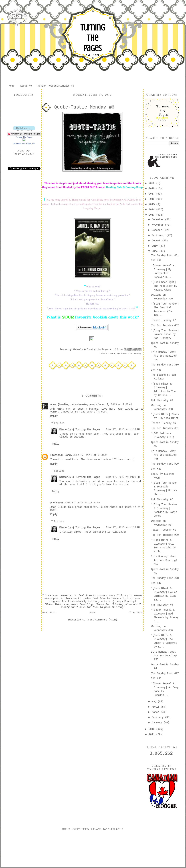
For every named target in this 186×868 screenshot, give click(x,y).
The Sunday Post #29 (165, 463)
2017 (152, 193)
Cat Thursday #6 (162, 604)
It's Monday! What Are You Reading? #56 (164, 655)
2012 (152, 729)
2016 (152, 199)
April (156, 706)
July (155, 245)
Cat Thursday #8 (162, 400)
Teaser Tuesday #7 (163, 320)
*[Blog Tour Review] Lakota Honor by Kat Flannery (165, 334)
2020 (152, 183)
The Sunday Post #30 (165, 364)
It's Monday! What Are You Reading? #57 (164, 560)
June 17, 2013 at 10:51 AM (82, 502)
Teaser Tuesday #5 (163, 529)
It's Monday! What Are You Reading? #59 (164, 356)
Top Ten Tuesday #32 (165, 325)
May (155, 701)
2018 (152, 188)
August (157, 240)
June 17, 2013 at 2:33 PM (123, 477)
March (156, 712)
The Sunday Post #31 (165, 255)
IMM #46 (156, 369)
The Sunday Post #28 (165, 578)
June (155, 251)
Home (12, 85)
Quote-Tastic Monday (129, 353)
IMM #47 (156, 260)
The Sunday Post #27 (165, 673)
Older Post (136, 612)
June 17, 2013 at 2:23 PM (123, 429)
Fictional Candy (61, 455)
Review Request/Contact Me (56, 85)
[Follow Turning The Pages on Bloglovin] (24, 130)
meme (112, 353)
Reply (54, 416)
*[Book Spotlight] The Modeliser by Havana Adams (164, 286)
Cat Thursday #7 (162, 499)
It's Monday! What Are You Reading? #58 (164, 455)
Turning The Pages (92, 37)
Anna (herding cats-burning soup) (73, 404)
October (157, 230)
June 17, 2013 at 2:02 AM (115, 404)
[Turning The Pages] (24, 140)
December (158, 219)
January (157, 722)
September (159, 235)
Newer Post (49, 612)
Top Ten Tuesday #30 (165, 535)
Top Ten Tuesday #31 (165, 428)
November (158, 224)
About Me (26, 85)
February (158, 717)
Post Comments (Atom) (102, 619)
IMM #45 (156, 468)
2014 (152, 209)
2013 (152, 214)
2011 (152, 734)
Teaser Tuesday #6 (163, 423)
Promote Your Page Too (24, 143)
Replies (59, 423)
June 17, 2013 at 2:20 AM (90, 455)
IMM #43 (156, 678)
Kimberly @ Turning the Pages (79, 429)
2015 (152, 204)
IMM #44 (156, 583)
